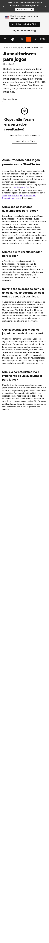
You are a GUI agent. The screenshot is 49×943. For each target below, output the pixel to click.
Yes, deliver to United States (24, 24)
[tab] (22, 39)
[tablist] (22, 39)
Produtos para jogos (13, 47)
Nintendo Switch (28, 195)
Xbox (4, 195)
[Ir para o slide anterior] (3, 6)
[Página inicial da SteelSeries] (12, 39)
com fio (15, 187)
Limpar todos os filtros (24, 141)
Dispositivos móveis (11, 198)
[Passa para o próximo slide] (45, 6)
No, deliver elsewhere (23, 30)
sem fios (25, 187)
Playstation (13, 195)
